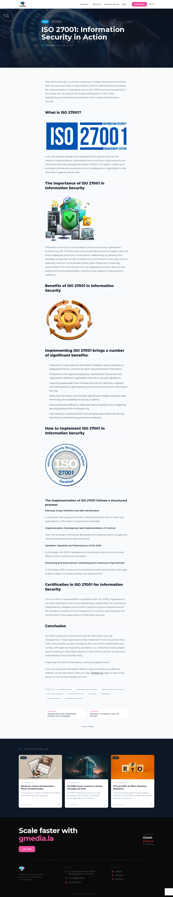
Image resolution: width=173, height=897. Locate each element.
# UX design (92, 694)
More (56, 16)
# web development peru (74, 698)
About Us (97, 4)
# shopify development (75, 694)
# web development (54, 698)
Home (43, 16)
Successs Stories (111, 4)
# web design (105, 694)
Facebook (119, 879)
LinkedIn (118, 871)
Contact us (139, 4)
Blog (124, 4)
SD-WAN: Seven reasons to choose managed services (85, 787)
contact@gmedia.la (76, 878)
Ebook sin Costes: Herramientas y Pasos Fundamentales (38, 787)
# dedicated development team (112, 689)
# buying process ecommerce (86, 689)
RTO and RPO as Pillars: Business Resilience (130, 787)
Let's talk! (26, 849)
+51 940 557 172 (74, 882)
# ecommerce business (55, 694)
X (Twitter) (119, 875)
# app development (65, 689)
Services (84, 4)
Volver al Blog (88, 726)
